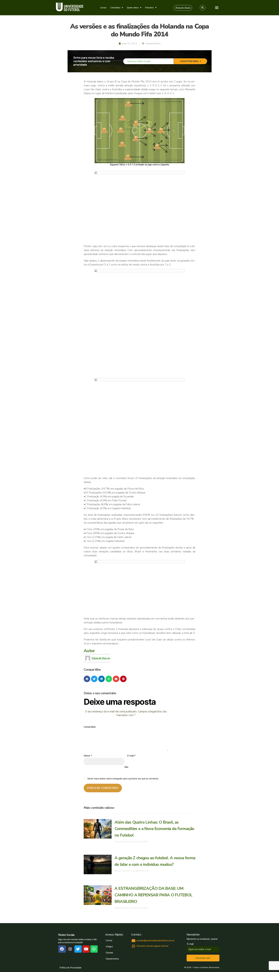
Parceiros (149, 7)
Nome (88, 755)
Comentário (90, 727)
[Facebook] (62, 949)
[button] (183, 8)
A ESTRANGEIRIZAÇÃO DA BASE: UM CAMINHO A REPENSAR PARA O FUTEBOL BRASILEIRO (153, 895)
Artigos (109, 946)
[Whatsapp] (94, 949)
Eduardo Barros (101, 658)
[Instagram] (70, 949)
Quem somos (132, 7)
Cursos (103, 7)
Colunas (109, 952)
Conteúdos (115, 7)
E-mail (131, 755)
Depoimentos (112, 958)
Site (126, 767)
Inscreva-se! (203, 958)
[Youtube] (86, 949)
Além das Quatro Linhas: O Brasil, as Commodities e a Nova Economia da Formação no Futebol (154, 829)
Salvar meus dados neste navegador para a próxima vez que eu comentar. (123, 778)
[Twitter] (78, 949)
